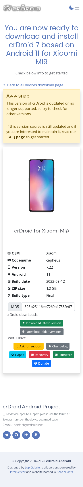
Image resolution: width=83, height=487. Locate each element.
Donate (43, 363)
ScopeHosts (65, 472)
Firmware (65, 355)
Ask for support (30, 346)
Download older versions (43, 332)
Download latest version (43, 323)
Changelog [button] (59, 346)
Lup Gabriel (33, 467)
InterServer (17, 472)
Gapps (19, 355)
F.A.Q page (15, 137)
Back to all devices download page (34, 85)
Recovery (41, 355)
